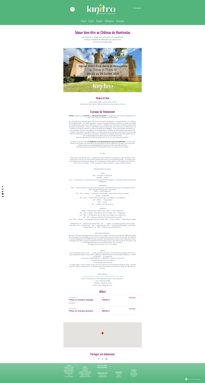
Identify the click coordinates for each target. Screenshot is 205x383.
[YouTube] (3, 194)
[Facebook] (3, 187)
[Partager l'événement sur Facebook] (98, 358)
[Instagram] (3, 189)
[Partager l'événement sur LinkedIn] (106, 358)
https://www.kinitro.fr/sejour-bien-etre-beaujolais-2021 (103, 276)
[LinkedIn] (3, 191)
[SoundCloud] (3, 196)
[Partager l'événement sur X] (102, 358)
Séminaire (118, 376)
